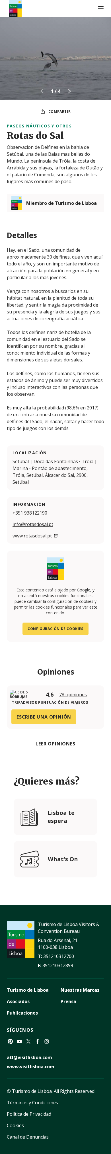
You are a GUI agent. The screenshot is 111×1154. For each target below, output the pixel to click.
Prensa (68, 1001)
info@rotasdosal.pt (33, 524)
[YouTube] (19, 1041)
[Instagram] (46, 1041)
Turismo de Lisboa (28, 990)
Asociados (18, 1001)
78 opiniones (73, 694)
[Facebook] (37, 1041)
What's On (63, 859)
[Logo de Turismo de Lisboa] (15, 8)
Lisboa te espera (61, 817)
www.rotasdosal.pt (32, 536)
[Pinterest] (10, 1041)
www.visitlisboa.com (30, 1066)
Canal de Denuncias (28, 1137)
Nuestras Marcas (80, 990)
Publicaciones (22, 1013)
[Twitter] (28, 1041)
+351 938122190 (30, 513)
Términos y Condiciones (32, 1102)
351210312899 (57, 965)
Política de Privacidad (29, 1114)
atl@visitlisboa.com (29, 1057)
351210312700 (58, 956)
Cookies (15, 1125)
